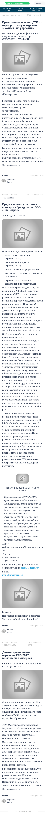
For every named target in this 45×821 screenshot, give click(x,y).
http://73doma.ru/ (30, 567)
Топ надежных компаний (36, 9)
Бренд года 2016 (8, 198)
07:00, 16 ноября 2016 (35, 194)
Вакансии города (7, 9)
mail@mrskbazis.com (13, 574)
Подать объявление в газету (17, 3)
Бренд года (20, 9)
